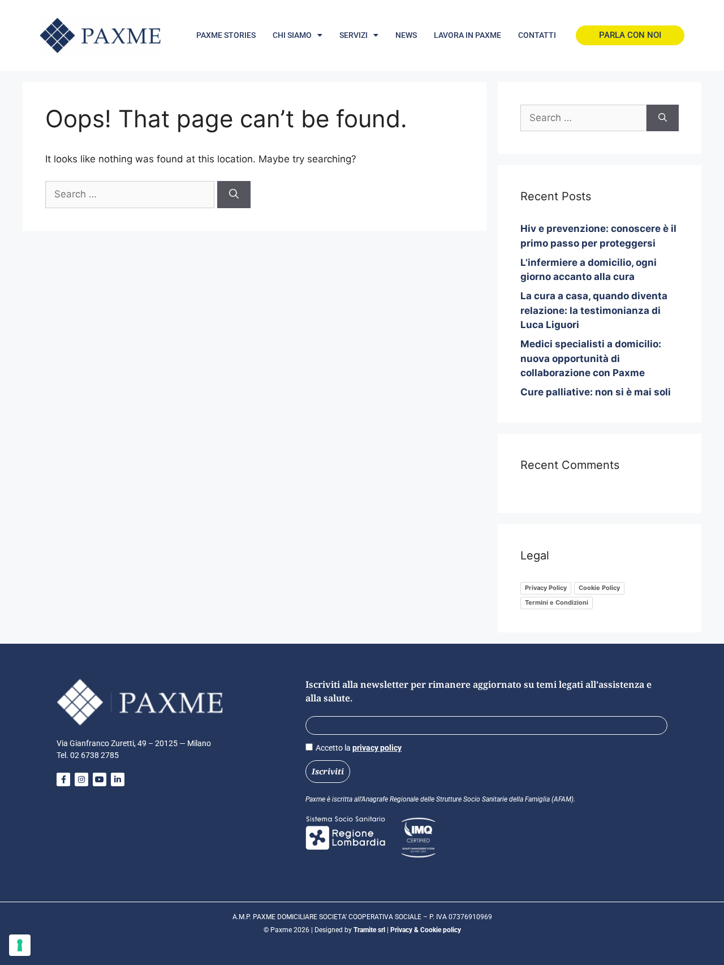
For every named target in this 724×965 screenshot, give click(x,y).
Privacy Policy (546, 588)
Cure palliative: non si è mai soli (595, 392)
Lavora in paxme (467, 35)
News (406, 35)
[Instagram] (81, 779)
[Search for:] (131, 194)
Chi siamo (292, 35)
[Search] (234, 194)
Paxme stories (226, 35)
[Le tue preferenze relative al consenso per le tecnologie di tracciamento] (20, 945)
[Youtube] (99, 779)
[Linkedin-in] (117, 779)
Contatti (537, 35)
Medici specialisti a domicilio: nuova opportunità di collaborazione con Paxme (590, 358)
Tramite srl (370, 930)
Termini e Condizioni (556, 602)
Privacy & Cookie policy (425, 930)
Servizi (353, 35)
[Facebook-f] (63, 779)
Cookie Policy (599, 588)
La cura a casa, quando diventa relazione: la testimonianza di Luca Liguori (593, 310)
